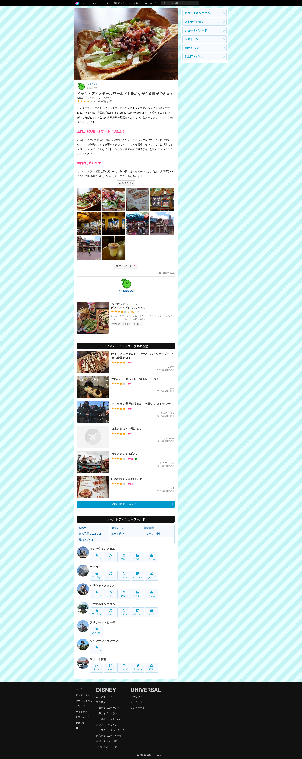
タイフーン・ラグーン (104, 640)
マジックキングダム (102, 548)
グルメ (124, 558)
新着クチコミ (118, 527)
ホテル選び (117, 533)
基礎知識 (149, 527)
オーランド (136, 702)
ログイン (154, 3)
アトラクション (194, 21)
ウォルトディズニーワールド (95, 3)
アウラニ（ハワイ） (106, 724)
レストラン (192, 39)
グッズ (151, 558)
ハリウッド (136, 696)
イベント (138, 558)
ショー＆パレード (196, 30)
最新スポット (86, 539)
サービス (138, 669)
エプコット (97, 567)
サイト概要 (82, 711)
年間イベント (193, 48)
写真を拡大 (127, 183)
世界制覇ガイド (119, 3)
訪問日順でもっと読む (124, 504)
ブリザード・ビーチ (102, 622)
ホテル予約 (134, 3)
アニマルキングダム (102, 604)
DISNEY (106, 690)
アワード (80, 705)
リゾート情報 (98, 659)
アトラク (96, 558)
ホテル (96, 669)
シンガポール (138, 707)
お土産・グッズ (194, 56)
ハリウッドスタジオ (102, 585)
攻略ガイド (85, 527)
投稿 (145, 3)
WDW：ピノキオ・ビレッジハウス (94, 98)
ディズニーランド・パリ (109, 718)
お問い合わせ (83, 717)
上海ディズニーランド (108, 713)
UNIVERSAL (146, 690)
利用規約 (80, 722)
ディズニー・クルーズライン (111, 730)
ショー (110, 558)
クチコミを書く (84, 700)
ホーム (79, 689)
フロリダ (101, 702)
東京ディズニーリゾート (109, 735)
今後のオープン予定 (106, 741)
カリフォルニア (104, 696)
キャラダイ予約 (152, 533)
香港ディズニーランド (108, 707)
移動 (151, 669)
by (126, 290)
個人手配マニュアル (90, 533)
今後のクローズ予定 (106, 746)
